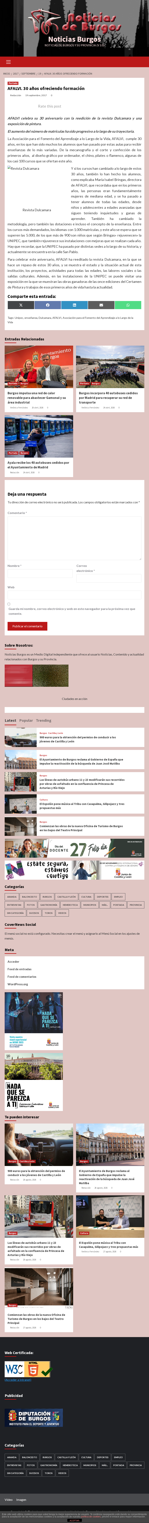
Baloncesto (29, 896)
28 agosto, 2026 (29, 1179)
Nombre (15, 565)
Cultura (44, 800)
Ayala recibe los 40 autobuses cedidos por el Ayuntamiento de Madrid (38, 464)
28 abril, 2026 (37, 407)
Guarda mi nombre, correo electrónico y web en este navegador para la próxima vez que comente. (72, 611)
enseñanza (30, 317)
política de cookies (91, 1516)
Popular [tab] (26, 720)
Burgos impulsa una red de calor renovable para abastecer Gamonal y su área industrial (37, 397)
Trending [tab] (43, 720)
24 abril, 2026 (109, 407)
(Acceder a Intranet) (18, 1379)
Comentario (17, 513)
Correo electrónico (85, 568)
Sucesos (34, 913)
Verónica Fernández (19, 407)
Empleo (118, 896)
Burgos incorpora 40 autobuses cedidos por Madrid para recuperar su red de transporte (108, 397)
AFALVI (57, 317)
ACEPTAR (74, 1520)
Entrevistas (14, 905)
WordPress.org (18, 984)
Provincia (136, 905)
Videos (62, 913)
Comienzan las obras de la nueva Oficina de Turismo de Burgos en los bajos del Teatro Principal (36, 1319)
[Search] (140, 61)
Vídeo (9, 1499)
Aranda (11, 896)
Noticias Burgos (74, 39)
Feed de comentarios (22, 976)
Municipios (89, 905)
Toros (49, 913)
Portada (13, 83)
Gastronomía (48, 905)
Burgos (24, 383)
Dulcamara (45, 317)
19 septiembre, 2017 (36, 95)
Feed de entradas (19, 969)
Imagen (21, 1499)
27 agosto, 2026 (109, 1251)
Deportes (102, 896)
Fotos (31, 905)
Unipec (19, 317)
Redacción (15, 95)
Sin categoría (15, 913)
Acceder (13, 961)
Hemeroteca (70, 905)
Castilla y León (55, 733)
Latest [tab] (10, 720)
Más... (105, 905)
